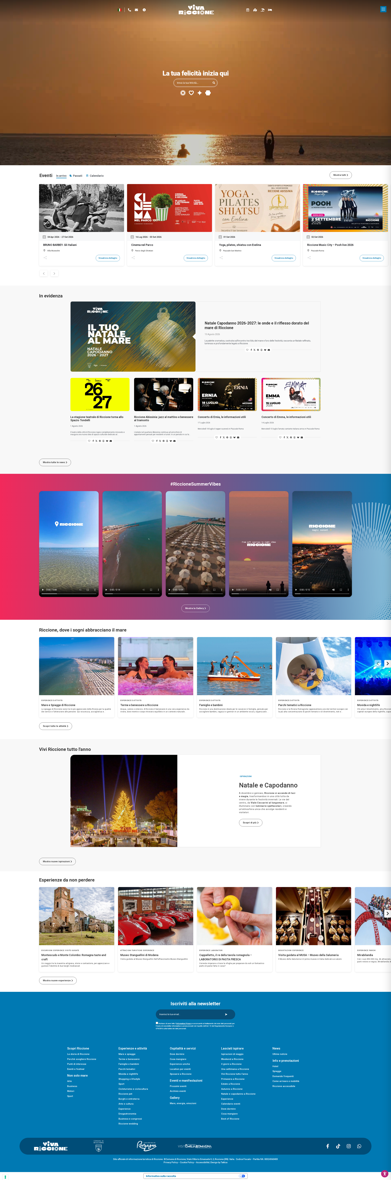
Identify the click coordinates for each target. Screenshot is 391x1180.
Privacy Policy (171, 1162)
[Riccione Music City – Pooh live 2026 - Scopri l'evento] (345, 208)
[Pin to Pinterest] (258, 350)
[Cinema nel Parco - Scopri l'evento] (169, 208)
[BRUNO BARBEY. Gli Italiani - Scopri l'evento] (81, 208)
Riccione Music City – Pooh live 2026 (330, 244)
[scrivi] (136, 9)
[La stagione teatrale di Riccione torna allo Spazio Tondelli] (100, 394)
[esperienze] (255, 9)
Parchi (372, 950)
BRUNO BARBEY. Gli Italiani (60, 244)
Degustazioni (285, 950)
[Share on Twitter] (254, 350)
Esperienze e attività (52, 700)
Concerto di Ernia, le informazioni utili (222, 417)
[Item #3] (204, 824)
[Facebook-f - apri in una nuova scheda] (327, 1146)
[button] (383, 9)
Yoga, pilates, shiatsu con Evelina (240, 244)
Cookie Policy (187, 1162)
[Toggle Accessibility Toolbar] (385, 1174)
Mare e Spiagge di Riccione (58, 705)
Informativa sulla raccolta (161, 1176)
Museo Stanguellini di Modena (139, 955)
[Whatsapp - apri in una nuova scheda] (359, 1146)
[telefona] (129, 9)
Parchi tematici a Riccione (294, 705)
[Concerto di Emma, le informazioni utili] (291, 394)
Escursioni (47, 950)
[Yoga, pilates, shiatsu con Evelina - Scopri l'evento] (257, 208)
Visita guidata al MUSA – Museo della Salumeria (308, 955)
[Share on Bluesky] (265, 350)
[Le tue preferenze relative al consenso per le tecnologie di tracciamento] (5, 1177)
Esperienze (58, 950)
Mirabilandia (365, 955)
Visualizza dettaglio (108, 258)
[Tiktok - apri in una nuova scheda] (338, 1146)
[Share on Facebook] (251, 350)
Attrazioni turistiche (131, 950)
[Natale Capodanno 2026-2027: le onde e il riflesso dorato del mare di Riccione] (133, 337)
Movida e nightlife (368, 705)
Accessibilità (202, 1162)
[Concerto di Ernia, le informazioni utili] (227, 394)
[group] (76, 677)
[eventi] (247, 9)
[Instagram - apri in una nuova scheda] (348, 1146)
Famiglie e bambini (211, 705)
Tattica (224, 1162)
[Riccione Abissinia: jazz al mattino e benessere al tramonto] (163, 394)
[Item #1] (123, 801)
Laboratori (217, 950)
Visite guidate (72, 950)
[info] (144, 9)
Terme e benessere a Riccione (139, 705)
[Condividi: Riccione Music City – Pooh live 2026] (309, 258)
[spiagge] (262, 9)
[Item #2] (204, 778)
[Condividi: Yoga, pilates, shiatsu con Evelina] (221, 258)
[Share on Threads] (261, 350)
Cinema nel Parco (142, 244)
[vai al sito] (44, 1146)
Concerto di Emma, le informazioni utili (286, 417)
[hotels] (270, 9)
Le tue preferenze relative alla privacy (209, 1176)
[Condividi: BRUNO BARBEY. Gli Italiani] (45, 258)
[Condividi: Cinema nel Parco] (133, 258)
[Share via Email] (269, 350)
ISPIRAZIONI (246, 776)
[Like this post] (247, 350)
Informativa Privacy (184, 1024)
